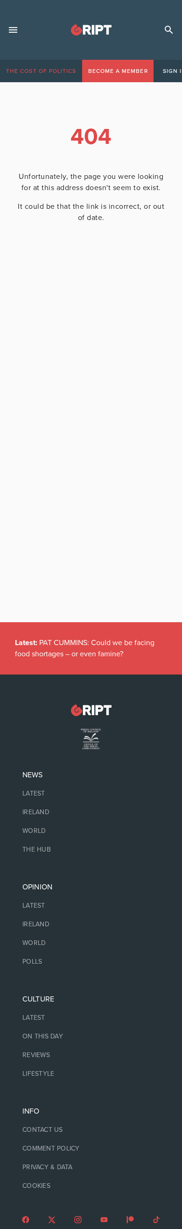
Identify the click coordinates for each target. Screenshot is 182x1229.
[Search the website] (169, 30)
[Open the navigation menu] (13, 30)
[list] (91, 812)
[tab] (41, 71)
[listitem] (91, 793)
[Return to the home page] (91, 710)
